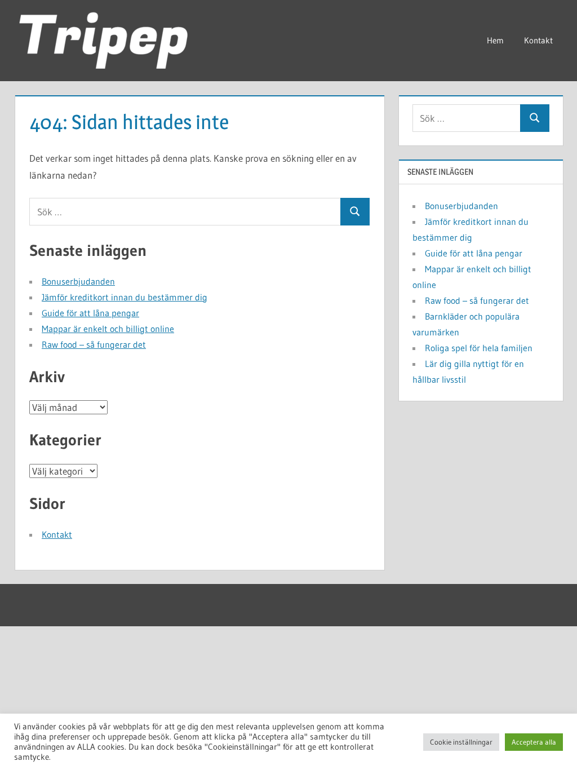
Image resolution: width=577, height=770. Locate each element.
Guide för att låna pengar (90, 312)
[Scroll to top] (550, 743)
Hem (495, 40)
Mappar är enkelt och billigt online (108, 328)
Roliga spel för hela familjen (478, 347)
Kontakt (538, 40)
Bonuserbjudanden (78, 281)
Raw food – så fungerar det (94, 344)
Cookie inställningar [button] (461, 741)
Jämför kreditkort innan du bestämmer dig (124, 297)
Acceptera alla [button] (534, 741)
